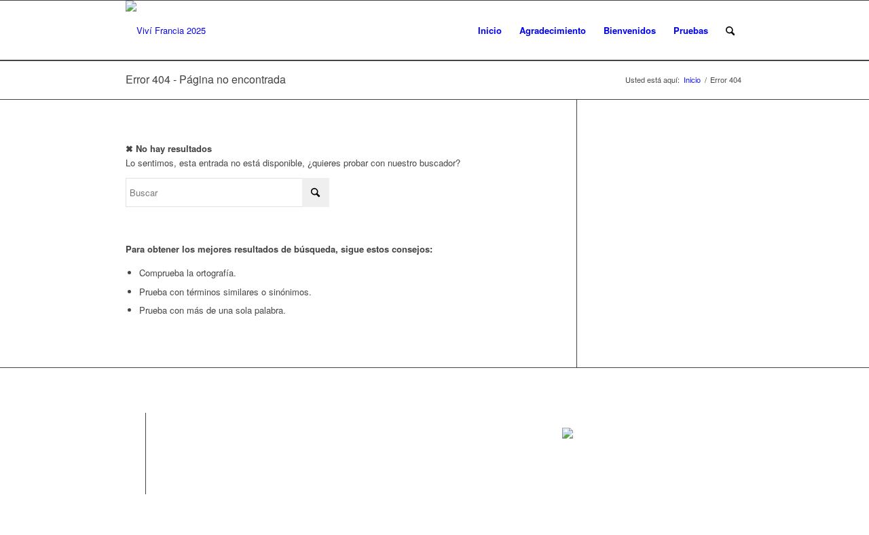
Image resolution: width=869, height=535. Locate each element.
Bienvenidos (630, 30)
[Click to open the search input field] (730, 30)
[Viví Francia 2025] (166, 30)
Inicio (490, 30)
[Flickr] (135, 464)
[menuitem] (730, 30)
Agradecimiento (552, 30)
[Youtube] (135, 484)
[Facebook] (135, 423)
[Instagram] (135, 443)
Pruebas (690, 30)
